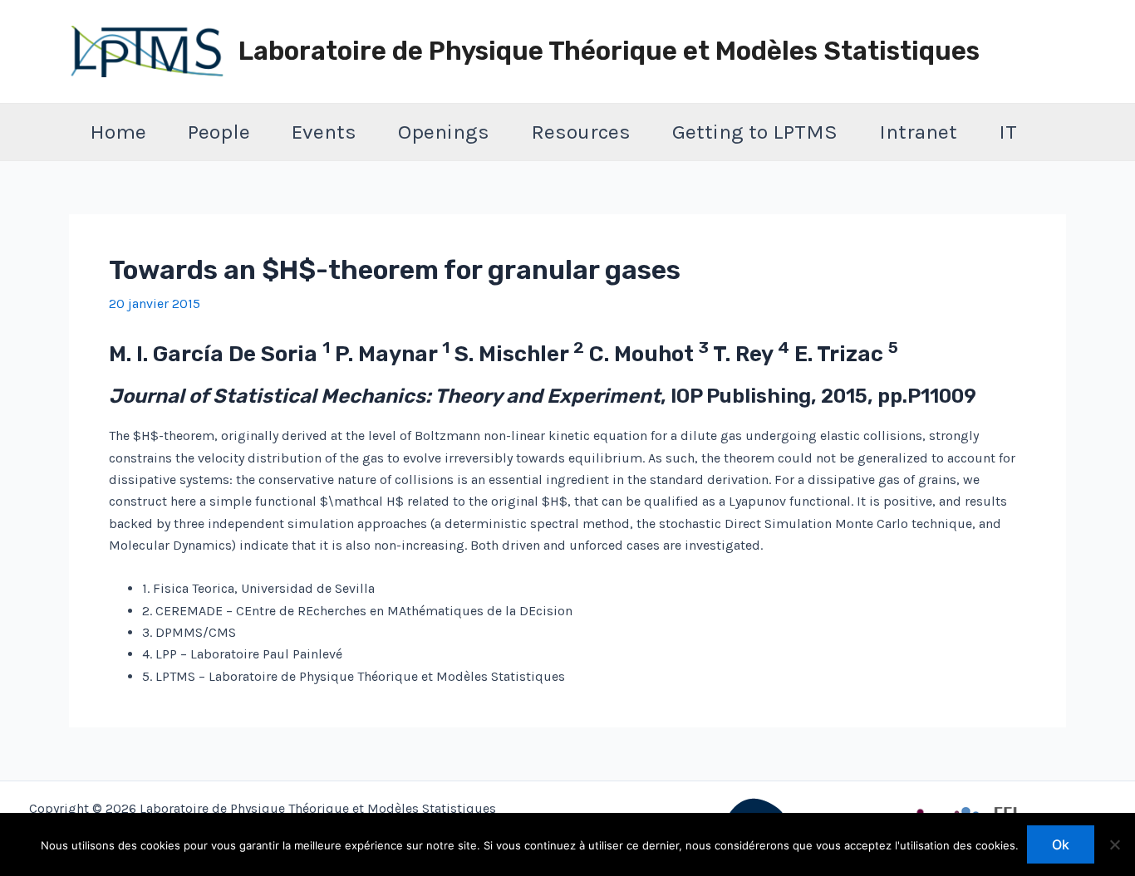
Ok (1060, 844)
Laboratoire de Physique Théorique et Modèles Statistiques (609, 51)
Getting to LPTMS (755, 132)
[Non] (1114, 844)
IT (1008, 132)
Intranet (918, 132)
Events (324, 132)
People (219, 132)
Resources (581, 132)
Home (118, 132)
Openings (443, 132)
